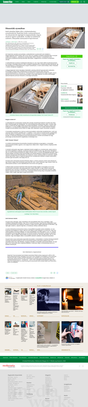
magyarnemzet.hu (30, 384)
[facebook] (79, 366)
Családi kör (35, 1)
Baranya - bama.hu (12, 378)
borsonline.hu (48, 400)
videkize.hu (47, 392)
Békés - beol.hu (11, 380)
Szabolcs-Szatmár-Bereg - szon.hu (15, 398)
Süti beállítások (82, 357)
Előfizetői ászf (60, 357)
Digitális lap (72, 63)
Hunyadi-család (14, 272)
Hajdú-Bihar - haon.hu (13, 389)
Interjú (23, 1)
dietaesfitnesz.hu (49, 389)
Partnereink (67, 357)
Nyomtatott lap (71, 66)
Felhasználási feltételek (44, 357)
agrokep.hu (29, 397)
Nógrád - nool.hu (11, 395)
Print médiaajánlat (22, 357)
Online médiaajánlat (13, 357)
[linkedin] (83, 366)
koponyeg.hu (67, 387)
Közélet (17, 1)
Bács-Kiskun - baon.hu (13, 377)
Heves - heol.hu (11, 391)
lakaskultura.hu (48, 380)
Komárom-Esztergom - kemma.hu (15, 394)
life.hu (65, 378)
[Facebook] (81, 2)
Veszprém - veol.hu (31, 376)
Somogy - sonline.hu (12, 397)
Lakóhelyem (7, 41)
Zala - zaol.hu (29, 378)
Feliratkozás (72, 114)
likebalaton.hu (48, 383)
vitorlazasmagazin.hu (50, 391)
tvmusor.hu (47, 394)
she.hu (65, 379)
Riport (29, 1)
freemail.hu (66, 386)
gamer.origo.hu (48, 381)
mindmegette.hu (49, 386)
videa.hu (66, 389)
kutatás (7, 272)
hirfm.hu (66, 399)
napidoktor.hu (48, 384)
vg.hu (28, 396)
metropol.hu (66, 376)
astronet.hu (47, 377)
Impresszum (5, 357)
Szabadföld (39, 278)
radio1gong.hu (67, 397)
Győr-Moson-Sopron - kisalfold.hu (15, 387)
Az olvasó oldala (52, 1)
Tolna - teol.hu (11, 400)
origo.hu (28, 389)
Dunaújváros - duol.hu (13, 384)
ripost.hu (66, 375)
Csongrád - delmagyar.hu (13, 383)
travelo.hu (47, 387)
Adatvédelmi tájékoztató (33, 357)
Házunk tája (43, 1)
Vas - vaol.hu (29, 375)
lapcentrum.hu (67, 391)
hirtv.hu (28, 387)
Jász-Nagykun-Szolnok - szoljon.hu (15, 392)
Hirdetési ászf (53, 357)
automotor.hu (48, 378)
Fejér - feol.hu (11, 386)
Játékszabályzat (74, 357)
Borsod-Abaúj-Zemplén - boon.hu (15, 381)
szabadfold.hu (30, 386)
